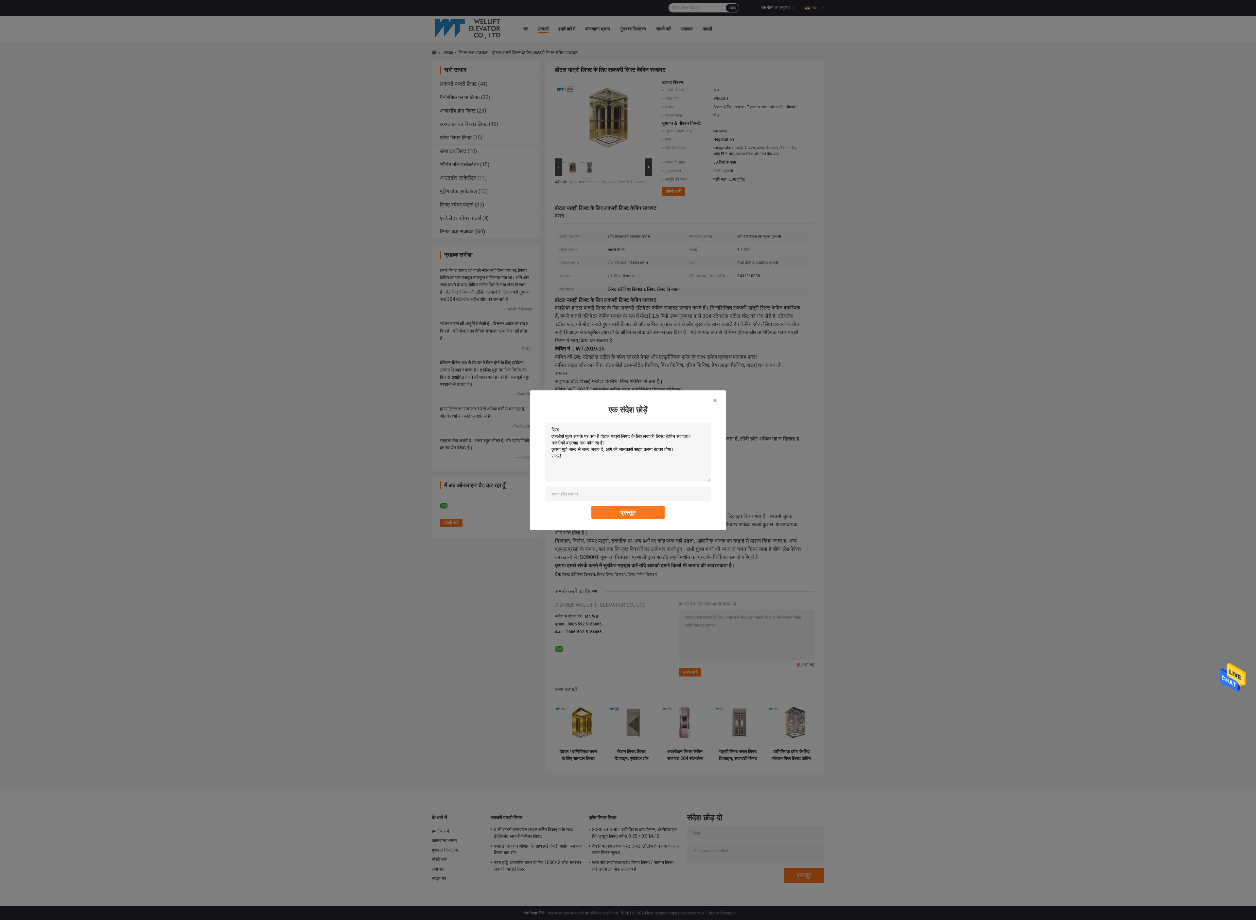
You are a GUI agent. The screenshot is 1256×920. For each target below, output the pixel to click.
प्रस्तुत (628, 512)
